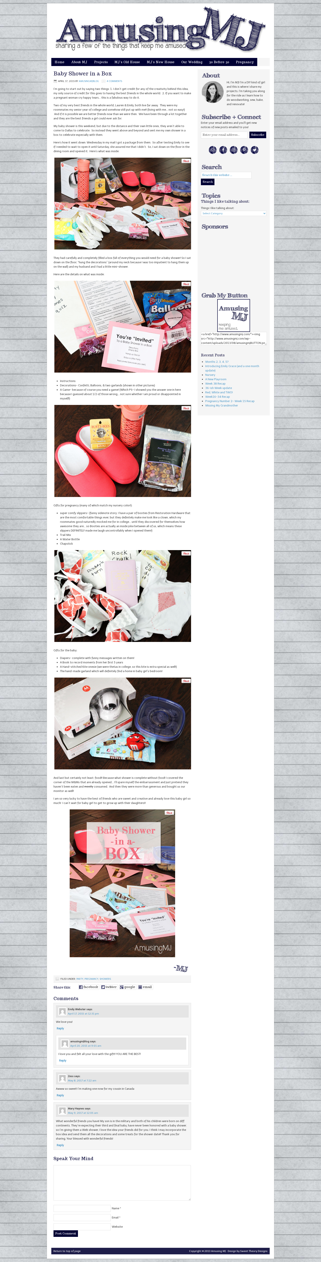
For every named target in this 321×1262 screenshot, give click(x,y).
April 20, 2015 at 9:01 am (85, 1045)
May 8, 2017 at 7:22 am (82, 1080)
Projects (101, 62)
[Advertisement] (233, 257)
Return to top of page (67, 1251)
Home (59, 62)
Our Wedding (191, 62)
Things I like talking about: (217, 208)
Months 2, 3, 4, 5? (217, 361)
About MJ (79, 62)
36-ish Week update (218, 388)
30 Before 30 (219, 62)
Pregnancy (245, 62)
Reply (60, 1028)
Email (115, 1217)
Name (115, 1208)
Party (79, 979)
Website (117, 1226)
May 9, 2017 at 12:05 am (83, 1112)
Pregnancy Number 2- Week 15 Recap (230, 401)
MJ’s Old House (127, 62)
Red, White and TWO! (219, 392)
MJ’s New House (160, 62)
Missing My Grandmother (221, 405)
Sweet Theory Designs (254, 1251)
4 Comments (114, 81)
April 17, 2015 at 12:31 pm (83, 1013)
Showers (105, 979)
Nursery (210, 375)
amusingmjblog (89, 81)
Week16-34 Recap (217, 396)
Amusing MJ (165, 19)
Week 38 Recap (215, 383)
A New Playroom (215, 379)
